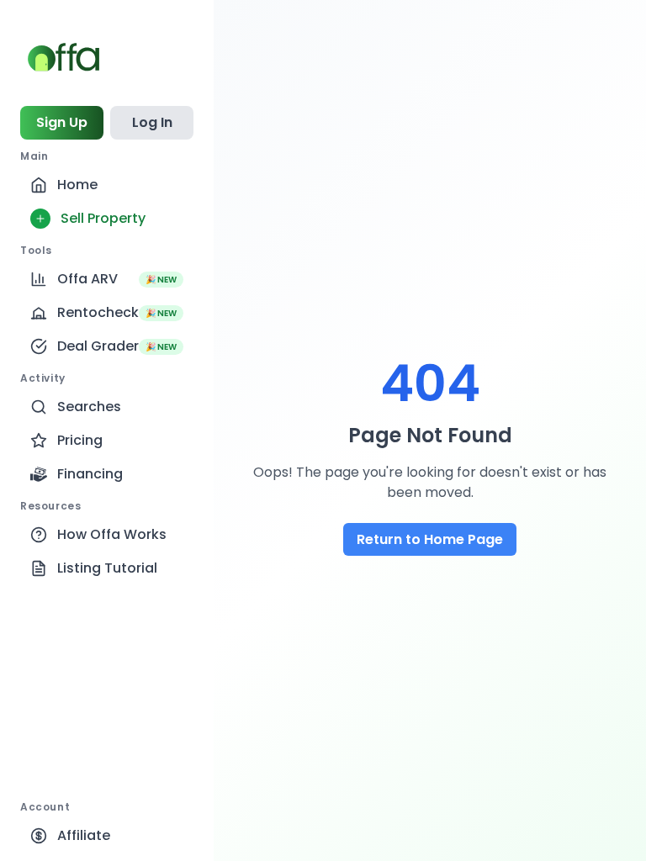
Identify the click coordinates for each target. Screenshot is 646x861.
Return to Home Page (430, 539)
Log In (152, 122)
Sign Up (61, 122)
